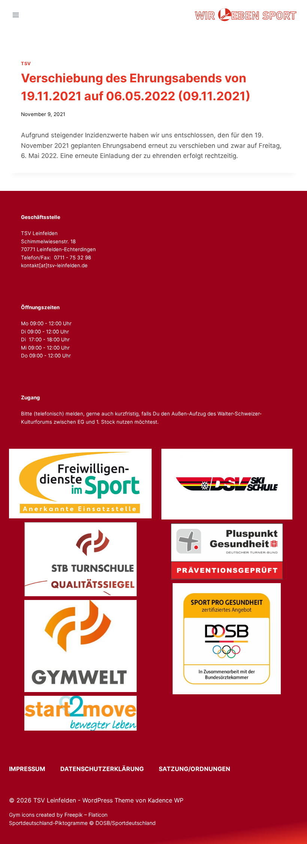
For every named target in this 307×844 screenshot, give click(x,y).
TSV (26, 63)
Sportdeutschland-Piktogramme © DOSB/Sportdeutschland (83, 823)
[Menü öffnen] (16, 15)
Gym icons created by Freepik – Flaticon (58, 814)
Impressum (34, 769)
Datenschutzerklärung (108, 769)
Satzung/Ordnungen (194, 769)
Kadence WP (165, 800)
